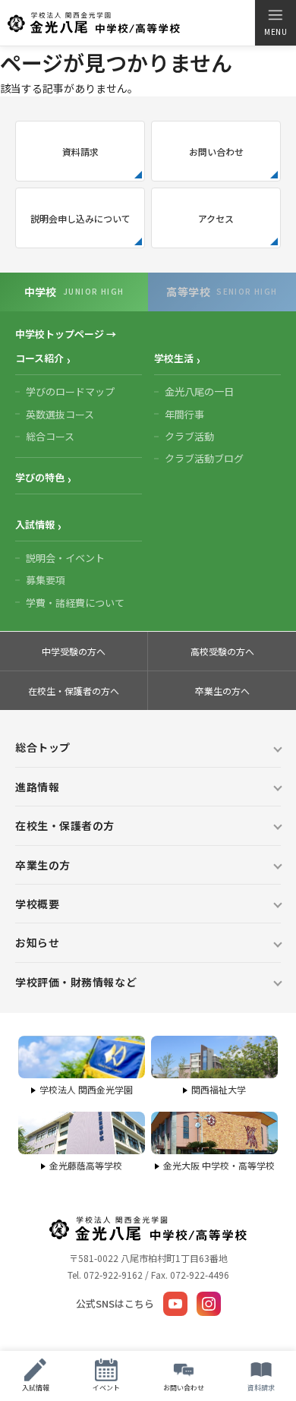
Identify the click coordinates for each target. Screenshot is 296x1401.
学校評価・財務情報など (76, 981)
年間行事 (184, 414)
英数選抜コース (60, 414)
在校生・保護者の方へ (73, 690)
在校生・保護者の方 (65, 825)
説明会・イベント (65, 558)
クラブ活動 (189, 436)
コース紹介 (39, 358)
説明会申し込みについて (80, 218)
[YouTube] (175, 1304)
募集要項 (45, 580)
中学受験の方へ (73, 651)
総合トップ (43, 747)
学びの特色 (40, 477)
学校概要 (37, 903)
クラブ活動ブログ (204, 458)
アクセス (216, 218)
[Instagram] (209, 1304)
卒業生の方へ (222, 690)
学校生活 (174, 358)
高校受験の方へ (222, 651)
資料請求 (80, 151)
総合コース (50, 436)
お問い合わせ (216, 151)
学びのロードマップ (70, 391)
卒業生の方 (43, 864)
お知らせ (37, 942)
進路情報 (37, 786)
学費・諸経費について (75, 602)
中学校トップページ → (65, 334)
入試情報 (35, 524)
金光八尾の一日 (199, 391)
